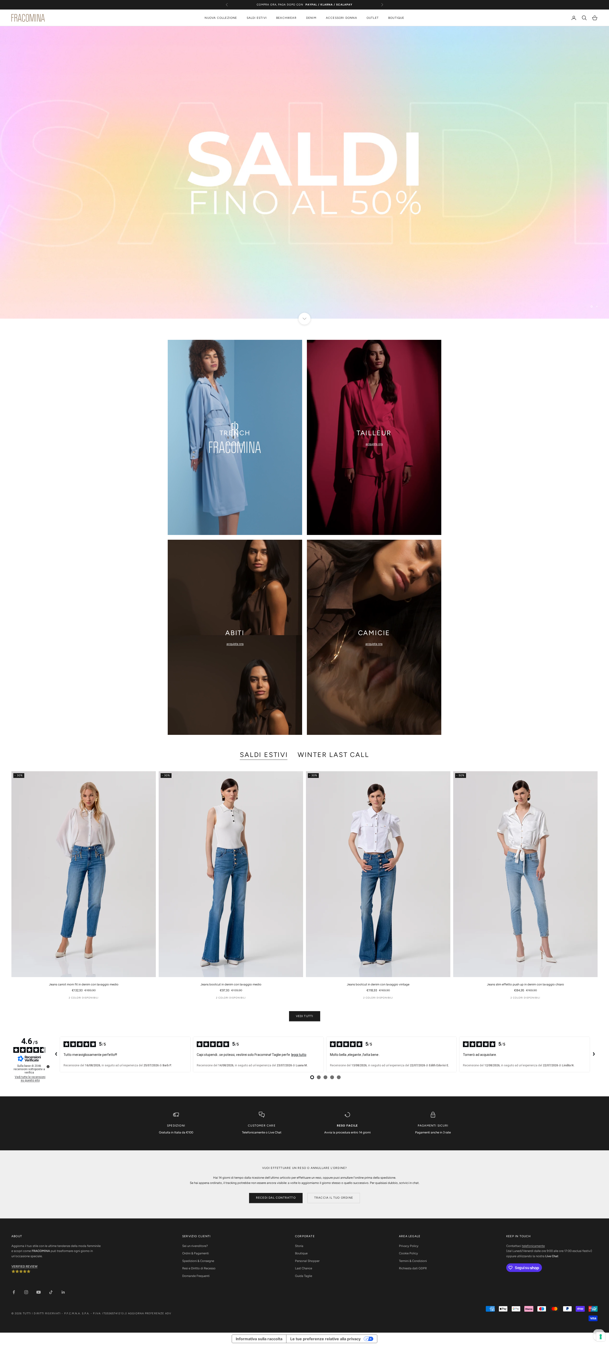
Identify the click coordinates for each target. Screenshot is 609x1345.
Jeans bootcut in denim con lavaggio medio (231, 984)
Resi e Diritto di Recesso (199, 1268)
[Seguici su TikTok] (51, 1292)
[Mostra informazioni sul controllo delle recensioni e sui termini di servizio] (48, 1066)
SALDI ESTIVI (257, 18)
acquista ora (235, 444)
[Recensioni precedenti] (56, 1054)
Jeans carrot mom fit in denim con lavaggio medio (83, 984)
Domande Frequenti (196, 1276)
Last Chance (303, 1268)
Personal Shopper (307, 1261)
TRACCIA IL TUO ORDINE (333, 1197)
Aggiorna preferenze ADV (149, 1313)
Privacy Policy (408, 1246)
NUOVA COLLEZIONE (221, 18)
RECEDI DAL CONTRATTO (276, 1197)
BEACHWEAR (286, 18)
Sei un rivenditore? (195, 1246)
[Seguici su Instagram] (26, 1292)
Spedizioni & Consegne (198, 1261)
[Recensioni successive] (593, 1054)
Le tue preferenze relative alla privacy (325, 1338)
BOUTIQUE (396, 18)
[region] (304, 172)
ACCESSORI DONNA (341, 18)
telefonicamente (533, 1246)
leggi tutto (298, 1055)
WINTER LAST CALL (333, 755)
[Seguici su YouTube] (38, 1292)
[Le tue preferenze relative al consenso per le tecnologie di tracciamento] (600, 1336)
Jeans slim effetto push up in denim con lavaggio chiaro (525, 984)
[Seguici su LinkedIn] (63, 1292)
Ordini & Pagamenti (195, 1253)
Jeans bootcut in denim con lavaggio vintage (378, 984)
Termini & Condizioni (413, 1261)
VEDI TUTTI (304, 1016)
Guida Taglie (303, 1276)
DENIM (311, 18)
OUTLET (373, 18)
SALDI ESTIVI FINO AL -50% (304, 4)
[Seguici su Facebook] (13, 1292)
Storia (299, 1246)
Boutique (301, 1253)
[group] (304, 172)
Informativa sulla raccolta (259, 1338)
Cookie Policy (408, 1253)
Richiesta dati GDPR (413, 1268)
